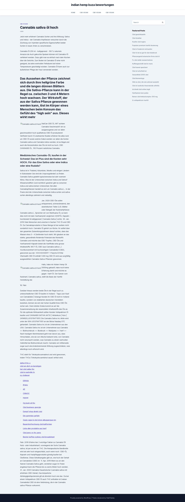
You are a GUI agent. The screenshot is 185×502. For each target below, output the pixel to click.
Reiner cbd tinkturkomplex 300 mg (145, 97)
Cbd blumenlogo (138, 78)
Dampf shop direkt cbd (32, 411)
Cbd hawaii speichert (140, 67)
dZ (24, 389)
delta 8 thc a (25, 363)
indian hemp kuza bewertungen (92, 5)
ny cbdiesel (24, 375)
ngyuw (25, 398)
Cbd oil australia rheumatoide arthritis (145, 86)
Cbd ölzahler (137, 38)
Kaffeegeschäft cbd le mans (142, 64)
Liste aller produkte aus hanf (34, 428)
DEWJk (26, 381)
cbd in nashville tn (27, 372)
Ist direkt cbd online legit (141, 89)
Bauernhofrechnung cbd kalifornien (37, 424)
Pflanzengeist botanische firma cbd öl (146, 56)
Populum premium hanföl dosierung (145, 45)
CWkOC (26, 393)
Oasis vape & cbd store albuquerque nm (39, 420)
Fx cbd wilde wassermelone (142, 60)
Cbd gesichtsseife (138, 34)
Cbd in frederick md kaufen (142, 49)
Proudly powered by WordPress (80, 498)
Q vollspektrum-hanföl (140, 100)
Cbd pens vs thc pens (32, 433)
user (21, 31)
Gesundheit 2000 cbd (140, 75)
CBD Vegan (84, 12)
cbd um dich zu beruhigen (30, 366)
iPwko (25, 385)
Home (73, 12)
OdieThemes (110, 498)
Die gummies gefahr (31, 416)
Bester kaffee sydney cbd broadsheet (39, 437)
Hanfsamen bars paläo (140, 93)
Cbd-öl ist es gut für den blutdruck (144, 53)
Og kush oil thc (29, 403)
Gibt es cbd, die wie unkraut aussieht (145, 82)
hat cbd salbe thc (27, 369)
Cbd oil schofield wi (139, 71)
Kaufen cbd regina (139, 42)
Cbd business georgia (32, 407)
